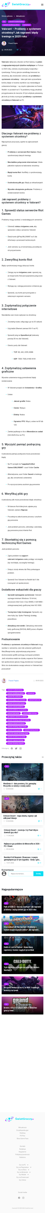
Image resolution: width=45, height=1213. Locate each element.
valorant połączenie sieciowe (16, 700)
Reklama (22, 1157)
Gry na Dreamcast (22, 1177)
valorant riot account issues (16, 703)
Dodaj (38, 874)
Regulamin (22, 1152)
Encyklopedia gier (22, 1130)
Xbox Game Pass (22, 1138)
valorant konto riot (34, 700)
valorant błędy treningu (30, 713)
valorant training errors (31, 730)
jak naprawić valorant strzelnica (17, 716)
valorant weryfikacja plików (11, 25)
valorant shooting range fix (16, 743)
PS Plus (22, 1136)
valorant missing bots (14, 730)
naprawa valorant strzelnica (16, 723)
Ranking (22, 1133)
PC (6, 903)
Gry (4, 21)
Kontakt (22, 1146)
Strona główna (7, 16)
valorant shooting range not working (18, 720)
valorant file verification (15, 696)
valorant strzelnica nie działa (16, 737)
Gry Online (22, 1180)
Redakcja (22, 1149)
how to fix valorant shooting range (18, 733)
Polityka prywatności (22, 1154)
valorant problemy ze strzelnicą (17, 710)
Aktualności (20, 16)
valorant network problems (15, 706)
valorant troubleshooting (16, 21)
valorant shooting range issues (17, 726)
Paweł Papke (13, 43)
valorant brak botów (13, 713)
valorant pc (26, 25)
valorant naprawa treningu (15, 740)
